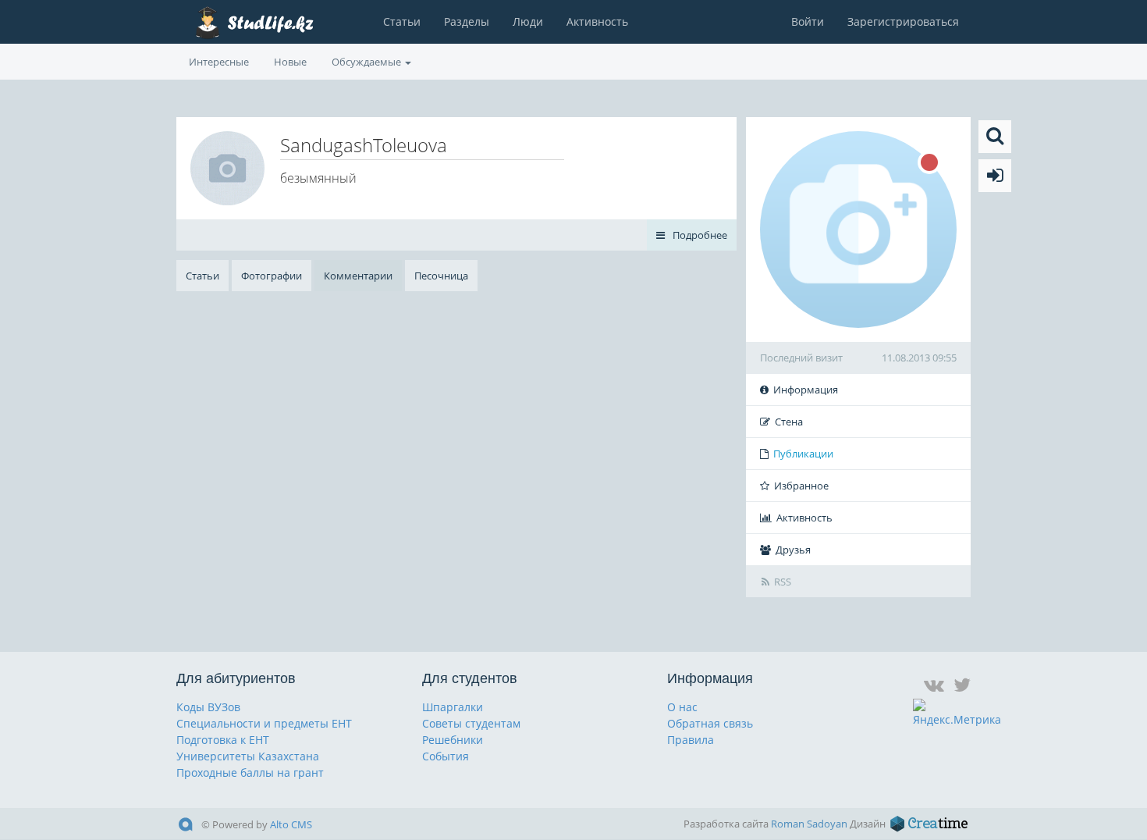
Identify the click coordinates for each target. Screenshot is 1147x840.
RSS (782, 582)
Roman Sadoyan (809, 824)
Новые (290, 62)
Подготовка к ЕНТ (222, 739)
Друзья (793, 550)
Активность (597, 21)
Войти (807, 21)
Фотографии (271, 276)
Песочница (441, 276)
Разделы (466, 21)
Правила (690, 739)
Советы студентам (471, 723)
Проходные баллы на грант (250, 772)
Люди (528, 21)
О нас (682, 706)
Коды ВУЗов (208, 706)
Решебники (452, 739)
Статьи (402, 21)
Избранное (801, 486)
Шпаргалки (452, 706)
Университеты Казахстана (247, 756)
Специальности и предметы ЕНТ (264, 723)
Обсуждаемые (367, 62)
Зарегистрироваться (903, 21)
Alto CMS (291, 824)
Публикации (803, 454)
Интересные (219, 62)
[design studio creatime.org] (929, 823)
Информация (805, 390)
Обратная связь (710, 723)
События (445, 756)
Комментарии (358, 276)
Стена (789, 422)
